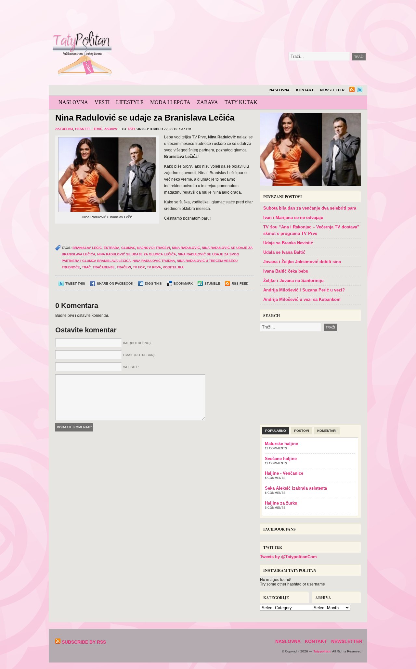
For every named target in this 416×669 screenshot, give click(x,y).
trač (86, 267)
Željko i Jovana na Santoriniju (293, 280)
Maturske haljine (281, 443)
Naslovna (279, 90)
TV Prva (154, 267)
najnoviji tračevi (153, 248)
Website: (131, 367)
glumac (128, 248)
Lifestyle (130, 102)
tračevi (124, 267)
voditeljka (173, 267)
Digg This (153, 283)
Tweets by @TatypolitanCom (288, 556)
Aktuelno (64, 129)
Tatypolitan (322, 651)
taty (132, 129)
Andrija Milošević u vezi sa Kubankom (302, 299)
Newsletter (332, 90)
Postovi (301, 430)
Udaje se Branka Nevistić (288, 242)
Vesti (102, 102)
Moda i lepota (170, 102)
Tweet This (75, 283)
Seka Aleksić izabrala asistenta (296, 488)
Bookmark (183, 283)
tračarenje (104, 267)
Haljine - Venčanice (284, 473)
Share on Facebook (115, 283)
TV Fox (139, 267)
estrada (111, 248)
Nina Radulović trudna (154, 261)
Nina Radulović (186, 248)
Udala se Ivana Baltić (284, 252)
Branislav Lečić (87, 248)
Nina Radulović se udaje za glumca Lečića (136, 254)
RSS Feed (240, 283)
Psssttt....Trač (88, 129)
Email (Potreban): (139, 355)
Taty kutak (241, 102)
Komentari (326, 430)
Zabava (207, 102)
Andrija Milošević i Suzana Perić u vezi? (304, 290)
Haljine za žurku (281, 503)
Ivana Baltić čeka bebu (285, 271)
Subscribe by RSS (84, 642)
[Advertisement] (264, 16)
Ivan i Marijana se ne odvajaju (293, 217)
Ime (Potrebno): (137, 343)
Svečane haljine (281, 458)
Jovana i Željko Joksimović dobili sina (302, 261)
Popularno (275, 430)
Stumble (212, 283)
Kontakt (305, 90)
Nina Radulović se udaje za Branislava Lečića (144, 117)
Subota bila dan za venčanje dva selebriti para (309, 208)
